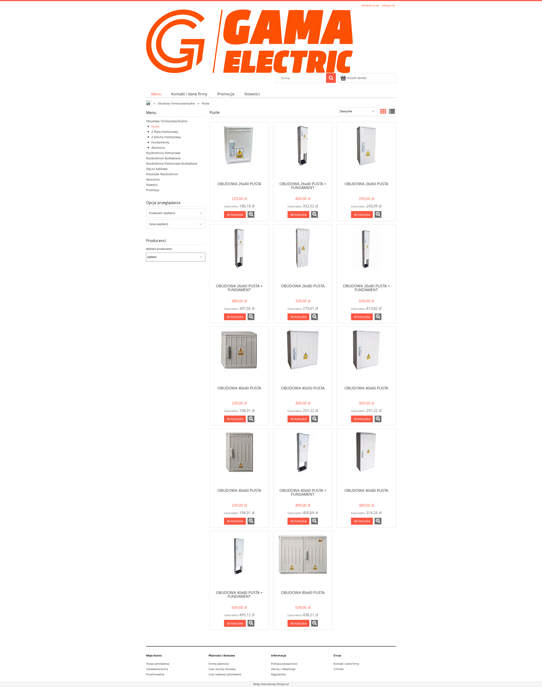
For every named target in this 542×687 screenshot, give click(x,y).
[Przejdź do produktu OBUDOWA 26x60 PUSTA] (366, 151)
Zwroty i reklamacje (283, 669)
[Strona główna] (249, 41)
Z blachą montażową (166, 137)
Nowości (152, 185)
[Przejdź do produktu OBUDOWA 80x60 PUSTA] (302, 560)
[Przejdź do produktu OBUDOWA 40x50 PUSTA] (302, 355)
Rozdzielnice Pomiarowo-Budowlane (171, 163)
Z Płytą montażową (164, 132)
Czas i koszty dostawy (222, 669)
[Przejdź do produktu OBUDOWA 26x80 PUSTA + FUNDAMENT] (366, 253)
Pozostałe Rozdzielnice (162, 174)
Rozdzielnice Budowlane (163, 158)
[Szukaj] (331, 78)
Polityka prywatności (284, 664)
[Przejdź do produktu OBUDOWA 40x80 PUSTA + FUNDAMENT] (239, 560)
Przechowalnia (155, 674)
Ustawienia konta (157, 669)
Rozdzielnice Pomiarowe (163, 153)
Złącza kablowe (156, 169)
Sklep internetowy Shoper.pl (271, 684)
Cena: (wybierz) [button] (158, 224)
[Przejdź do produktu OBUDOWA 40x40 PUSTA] (239, 355)
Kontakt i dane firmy (346, 664)
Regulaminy (278, 674)
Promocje (152, 190)
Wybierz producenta (159, 248)
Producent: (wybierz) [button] (162, 213)
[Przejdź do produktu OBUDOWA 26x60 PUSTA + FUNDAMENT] (239, 253)
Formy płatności (219, 664)
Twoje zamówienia (157, 664)
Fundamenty (160, 142)
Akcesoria (158, 148)
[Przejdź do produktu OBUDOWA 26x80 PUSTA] (302, 253)
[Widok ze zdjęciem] (383, 111)
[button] (250, 214)
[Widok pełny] (392, 111)
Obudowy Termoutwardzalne (166, 121)
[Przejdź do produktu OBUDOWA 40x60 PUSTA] (366, 355)
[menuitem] (156, 94)
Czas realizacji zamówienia (225, 674)
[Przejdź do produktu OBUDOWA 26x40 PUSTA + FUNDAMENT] (302, 151)
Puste (155, 126)
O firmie (338, 669)
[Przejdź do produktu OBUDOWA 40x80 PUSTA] (366, 457)
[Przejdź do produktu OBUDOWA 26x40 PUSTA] (239, 151)
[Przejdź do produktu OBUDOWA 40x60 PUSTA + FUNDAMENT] (302, 457)
